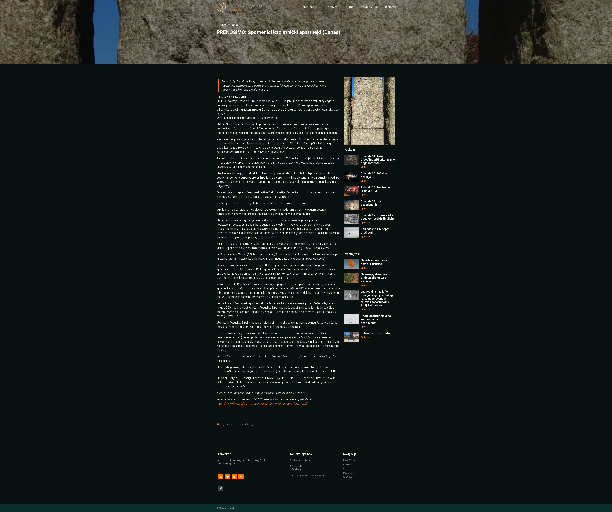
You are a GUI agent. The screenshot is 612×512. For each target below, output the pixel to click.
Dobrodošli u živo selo (375, 333)
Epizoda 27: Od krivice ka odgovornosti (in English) (377, 217)
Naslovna (310, 7)
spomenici (234, 424)
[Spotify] (220, 476)
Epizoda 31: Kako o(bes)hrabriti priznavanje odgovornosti (378, 160)
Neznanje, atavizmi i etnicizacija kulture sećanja (374, 278)
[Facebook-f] (220, 488)
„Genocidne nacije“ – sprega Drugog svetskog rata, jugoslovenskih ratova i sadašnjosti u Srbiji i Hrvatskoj (377, 298)
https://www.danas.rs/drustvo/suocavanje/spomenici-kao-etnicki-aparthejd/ (262, 403)
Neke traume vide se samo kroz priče (374, 262)
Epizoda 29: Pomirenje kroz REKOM (375, 189)
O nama (390, 7)
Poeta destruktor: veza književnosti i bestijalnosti (376, 319)
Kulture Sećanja (245, 6)
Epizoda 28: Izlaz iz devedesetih (373, 203)
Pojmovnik (369, 7)
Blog (349, 7)
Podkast (332, 7)
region (224, 424)
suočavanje (248, 424)
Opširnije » (365, 167)
